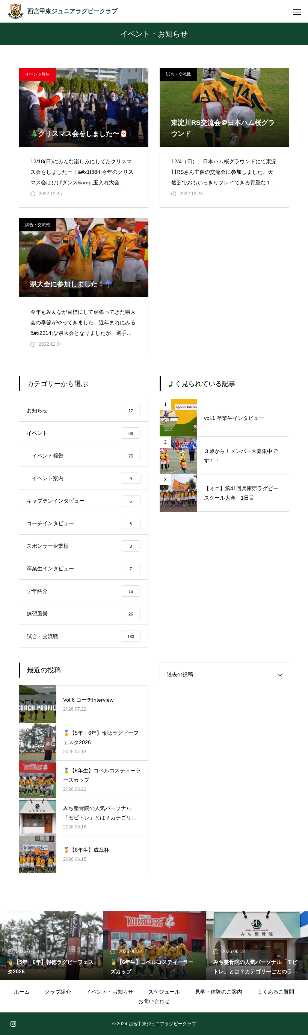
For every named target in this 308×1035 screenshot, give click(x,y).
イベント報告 (37, 74)
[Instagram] (13, 1023)
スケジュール (164, 992)
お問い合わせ (154, 1001)
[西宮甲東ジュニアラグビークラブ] (16, 11)
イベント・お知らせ (109, 992)
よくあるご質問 (275, 992)
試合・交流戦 (178, 74)
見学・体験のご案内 (218, 992)
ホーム (22, 992)
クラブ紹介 (58, 992)
